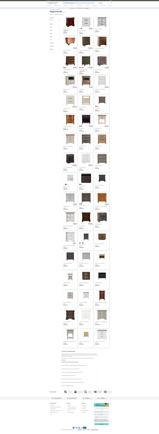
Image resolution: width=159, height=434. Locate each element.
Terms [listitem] (88, 429)
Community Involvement (71, 406)
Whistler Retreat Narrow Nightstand (101, 302)
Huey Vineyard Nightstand (67, 167)
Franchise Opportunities (71, 408)
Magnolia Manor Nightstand (68, 225)
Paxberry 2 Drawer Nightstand (100, 89)
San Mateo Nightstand (83, 69)
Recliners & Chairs (57, 5)
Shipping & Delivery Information (55, 406)
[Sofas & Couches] (75, 392)
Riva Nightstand (82, 128)
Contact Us (52, 405)
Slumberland (66, 429)
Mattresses (49, 5)
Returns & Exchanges (54, 412)
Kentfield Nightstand (98, 282)
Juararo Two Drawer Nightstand (84, 50)
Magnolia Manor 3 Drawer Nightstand (101, 321)
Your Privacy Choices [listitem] (94, 429)
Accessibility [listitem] (79, 429)
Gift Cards (83, 412)
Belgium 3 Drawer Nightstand (84, 341)
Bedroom (71, 5)
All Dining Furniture (110, 391)
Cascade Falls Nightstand (83, 282)
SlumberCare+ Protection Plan (55, 410)
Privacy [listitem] (84, 429)
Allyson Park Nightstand (83, 302)
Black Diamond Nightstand (99, 243)
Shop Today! (87, 8)
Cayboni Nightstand (82, 30)
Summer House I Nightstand (84, 321)
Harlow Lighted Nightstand (83, 263)
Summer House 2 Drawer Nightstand (69, 245)
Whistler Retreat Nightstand (68, 126)
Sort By (56, 14)
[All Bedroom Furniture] (95, 392)
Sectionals (70, 391)
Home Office (87, 5)
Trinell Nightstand (82, 89)
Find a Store (84, 406)
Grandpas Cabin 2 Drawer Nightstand (101, 206)
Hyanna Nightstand (98, 146)
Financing (83, 408)
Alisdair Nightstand (66, 28)
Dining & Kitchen (79, 5)
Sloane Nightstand (66, 186)
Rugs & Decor (95, 5)
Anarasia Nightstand (82, 167)
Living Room (65, 5)
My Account (84, 405)
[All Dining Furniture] (105, 392)
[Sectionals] (65, 392)
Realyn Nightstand (98, 128)
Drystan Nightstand (82, 146)
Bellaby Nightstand (66, 89)
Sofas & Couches (80, 391)
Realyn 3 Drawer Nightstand (68, 146)
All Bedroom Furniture (100, 392)
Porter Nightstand (82, 225)
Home (51, 9)
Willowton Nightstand (98, 28)
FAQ (51, 414)
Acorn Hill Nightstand (66, 69)
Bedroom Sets (71, 361)
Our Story (69, 405)
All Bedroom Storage (65, 361)
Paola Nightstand (98, 108)
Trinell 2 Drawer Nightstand (99, 48)
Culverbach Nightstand (99, 165)
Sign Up (101, 424)
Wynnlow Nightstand (98, 224)
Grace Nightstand (82, 244)
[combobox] (78, 3)
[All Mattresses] (85, 392)
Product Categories (71, 412)
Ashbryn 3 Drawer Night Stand (100, 341)
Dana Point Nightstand (67, 50)
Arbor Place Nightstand (67, 321)
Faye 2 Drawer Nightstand (99, 185)
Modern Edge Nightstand (67, 263)
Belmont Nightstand (66, 282)
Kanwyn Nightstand (66, 206)
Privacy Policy (107, 421)
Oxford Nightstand (82, 186)
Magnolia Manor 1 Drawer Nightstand (69, 341)
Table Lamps (76, 361)
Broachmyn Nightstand (67, 302)
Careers (69, 410)
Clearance (110, 5)
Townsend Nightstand (82, 205)
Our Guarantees (53, 408)
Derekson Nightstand (98, 69)
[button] (111, 3)
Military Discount (85, 410)
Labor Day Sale (102, 5)
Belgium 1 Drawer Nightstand (100, 263)
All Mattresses (90, 391)
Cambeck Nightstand (66, 108)
